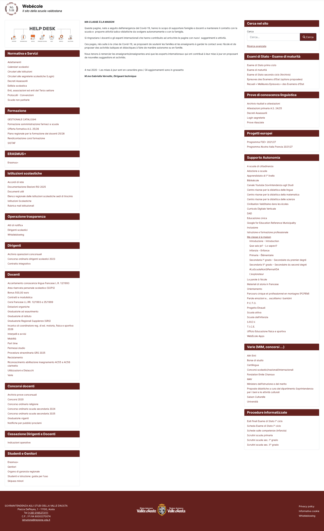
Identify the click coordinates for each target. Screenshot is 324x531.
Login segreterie (256, 117)
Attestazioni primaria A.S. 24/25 (264, 108)
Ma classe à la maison (259, 237)
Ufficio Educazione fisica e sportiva (266, 331)
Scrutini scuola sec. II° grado (263, 444)
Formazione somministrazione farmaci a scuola (33, 124)
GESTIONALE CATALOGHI (22, 119)
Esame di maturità (257, 69)
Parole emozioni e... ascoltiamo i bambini (269, 298)
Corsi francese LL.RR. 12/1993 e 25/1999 (30, 302)
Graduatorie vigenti (18, 418)
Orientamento (254, 288)
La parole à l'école (257, 279)
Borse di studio (255, 360)
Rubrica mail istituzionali (21, 205)
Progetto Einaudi (256, 307)
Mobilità (12, 338)
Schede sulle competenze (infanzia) (267, 430)
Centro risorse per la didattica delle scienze (271, 199)
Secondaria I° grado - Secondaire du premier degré (277, 259)
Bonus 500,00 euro (18, 292)
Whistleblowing (16, 234)
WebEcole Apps (255, 336)
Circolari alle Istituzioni (20, 71)
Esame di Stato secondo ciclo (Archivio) (269, 74)
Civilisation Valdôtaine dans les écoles (267, 203)
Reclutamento (15, 357)
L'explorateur (256, 274)
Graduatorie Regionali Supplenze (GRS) (29, 320)
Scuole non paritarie (19, 99)
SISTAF (12, 143)
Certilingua (253, 365)
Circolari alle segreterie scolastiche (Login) (31, 76)
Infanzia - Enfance (259, 250)
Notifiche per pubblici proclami (25, 422)
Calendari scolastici (18, 66)
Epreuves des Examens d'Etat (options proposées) (275, 79)
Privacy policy (306, 506)
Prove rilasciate (255, 122)
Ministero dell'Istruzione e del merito (267, 383)
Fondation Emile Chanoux (261, 374)
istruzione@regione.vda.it (36, 519)
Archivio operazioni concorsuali (25, 254)
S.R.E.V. (251, 321)
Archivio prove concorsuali (22, 394)
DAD (249, 213)
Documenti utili (16, 191)
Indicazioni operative (19, 442)
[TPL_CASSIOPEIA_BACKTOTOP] (318, 525)
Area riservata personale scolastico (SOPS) (31, 287)
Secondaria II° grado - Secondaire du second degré (278, 264)
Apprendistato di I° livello (261, 175)
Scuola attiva (254, 312)
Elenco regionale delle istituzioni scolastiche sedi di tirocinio (40, 196)
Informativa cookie (309, 511)
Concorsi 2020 (16, 399)
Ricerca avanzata (256, 46)
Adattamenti (14, 62)
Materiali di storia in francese (263, 284)
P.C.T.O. (251, 303)
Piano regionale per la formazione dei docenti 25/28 (36, 133)
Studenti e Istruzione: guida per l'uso (28, 476)
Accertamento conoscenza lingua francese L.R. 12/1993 (38, 283)
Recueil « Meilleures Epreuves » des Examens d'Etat (275, 84)
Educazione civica (257, 218)
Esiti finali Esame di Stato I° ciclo (264, 421)
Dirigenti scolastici (18, 229)
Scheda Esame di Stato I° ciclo (264, 425)
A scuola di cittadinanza (260, 166)
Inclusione (252, 227)
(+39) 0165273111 (38, 512)
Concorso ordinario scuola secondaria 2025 (31, 413)
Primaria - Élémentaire (261, 255)
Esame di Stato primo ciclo (261, 65)
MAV (249, 379)
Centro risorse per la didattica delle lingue (270, 189)
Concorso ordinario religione (23, 404)
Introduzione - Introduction (264, 241)
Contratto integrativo (19, 263)
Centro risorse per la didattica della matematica (273, 194)
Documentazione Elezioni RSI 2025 (27, 186)
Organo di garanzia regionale (24, 471)
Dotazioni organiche (19, 306)
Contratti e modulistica (20, 297)
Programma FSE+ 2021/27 (261, 141)
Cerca (250, 31)
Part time (13, 343)
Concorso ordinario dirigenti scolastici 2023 (31, 258)
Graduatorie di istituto (19, 316)
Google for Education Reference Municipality (271, 222)
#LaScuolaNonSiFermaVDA (264, 269)
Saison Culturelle (256, 396)
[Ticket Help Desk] (42, 33)
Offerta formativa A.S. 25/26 (23, 128)
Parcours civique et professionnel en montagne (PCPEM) (278, 293)
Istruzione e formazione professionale (267, 232)
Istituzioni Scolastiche (19, 200)
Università (252, 401)
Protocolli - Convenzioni (21, 95)
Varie (10, 375)
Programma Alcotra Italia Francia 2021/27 (270, 146)
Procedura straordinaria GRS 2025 (26, 352)
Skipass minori (15, 480)
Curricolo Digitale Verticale (261, 208)
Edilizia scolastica (17, 85)
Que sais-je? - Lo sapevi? (263, 245)
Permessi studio (16, 348)
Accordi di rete (16, 182)
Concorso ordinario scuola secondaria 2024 (31, 408)
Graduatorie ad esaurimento (23, 311)
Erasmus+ (13, 162)
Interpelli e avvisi (17, 333)
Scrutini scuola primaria (260, 435)
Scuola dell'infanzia (257, 317)
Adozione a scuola (257, 170)
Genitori (12, 466)
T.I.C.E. (251, 326)
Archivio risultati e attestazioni (263, 103)
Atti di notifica (15, 225)
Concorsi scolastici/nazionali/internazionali (270, 369)
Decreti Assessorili (18, 81)
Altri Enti (251, 355)
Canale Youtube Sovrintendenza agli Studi (270, 185)
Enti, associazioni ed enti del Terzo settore (31, 90)
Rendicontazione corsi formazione (26, 138)
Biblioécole (253, 180)
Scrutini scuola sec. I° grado (262, 440)
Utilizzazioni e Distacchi (21, 370)
